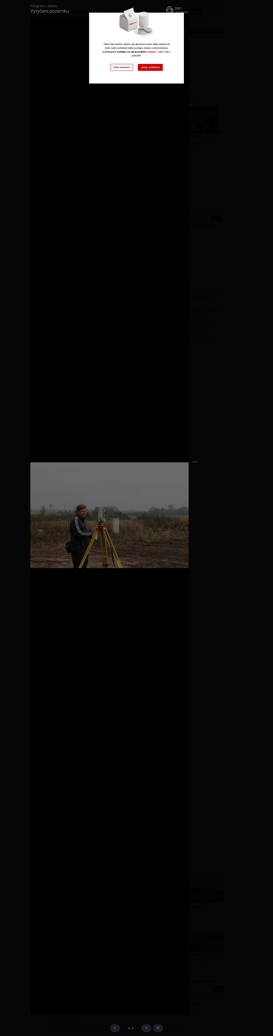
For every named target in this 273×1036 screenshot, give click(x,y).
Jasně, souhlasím (150, 67)
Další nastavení (121, 67)
